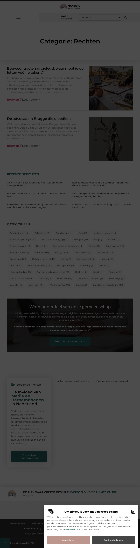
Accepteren (68, 540)
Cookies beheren (113, 540)
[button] (133, 511)
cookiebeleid (69, 529)
